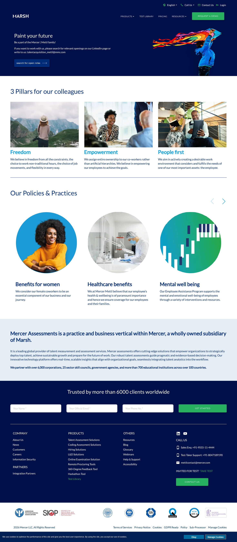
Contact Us (192, 482)
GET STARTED (202, 408)
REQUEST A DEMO (208, 16)
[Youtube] (185, 433)
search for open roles (28, 63)
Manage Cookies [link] (217, 527)
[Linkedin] (178, 433)
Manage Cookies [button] (216, 537)
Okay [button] (193, 537)
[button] (35, 434)
